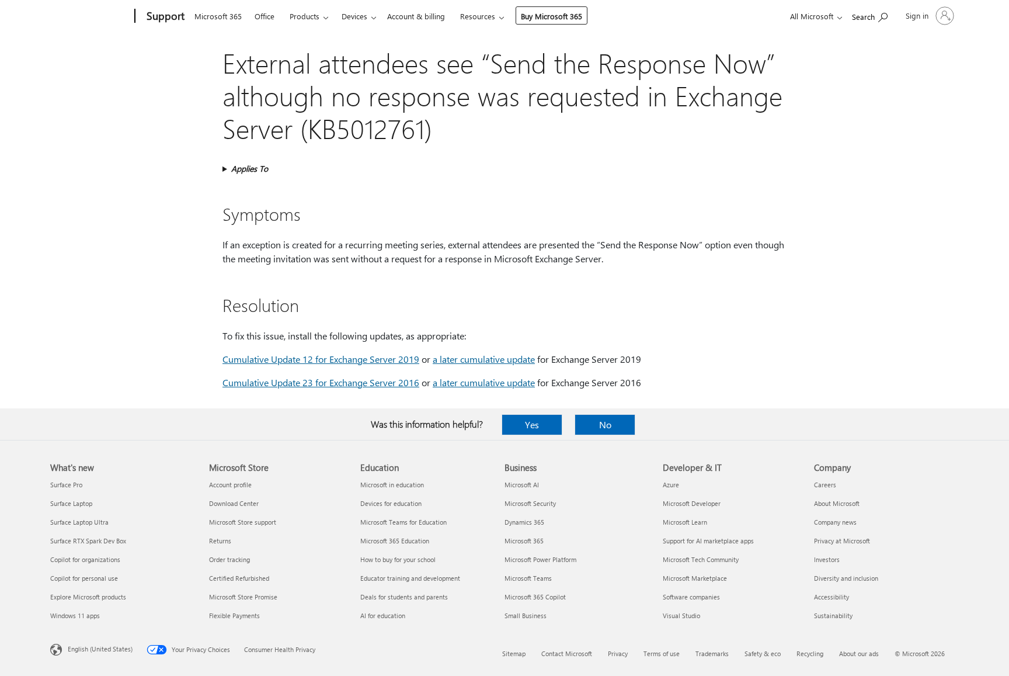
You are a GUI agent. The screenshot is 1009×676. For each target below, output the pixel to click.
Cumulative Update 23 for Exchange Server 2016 (320, 382)
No (605, 424)
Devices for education (391, 503)
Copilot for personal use (84, 578)
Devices (354, 16)
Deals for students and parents (404, 596)
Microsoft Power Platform (540, 559)
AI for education (382, 615)
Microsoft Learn (685, 522)
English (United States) (100, 648)
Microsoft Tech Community (701, 559)
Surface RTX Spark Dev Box (88, 540)
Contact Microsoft (566, 653)
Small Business (526, 615)
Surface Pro (66, 484)
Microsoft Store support (242, 522)
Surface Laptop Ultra (79, 522)
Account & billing (416, 16)
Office (264, 16)
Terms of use (661, 653)
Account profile (230, 484)
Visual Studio (681, 615)
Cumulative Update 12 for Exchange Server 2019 (320, 359)
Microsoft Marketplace (695, 578)
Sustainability (833, 615)
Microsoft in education (392, 484)
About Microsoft (837, 503)
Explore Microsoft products (88, 596)
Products (304, 16)
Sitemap (514, 653)
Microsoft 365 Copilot (535, 596)
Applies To (249, 168)
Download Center (234, 503)
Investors (827, 559)
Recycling (809, 653)
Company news (835, 522)
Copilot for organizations (85, 559)
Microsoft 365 (218, 16)
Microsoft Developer (692, 503)
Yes (532, 424)
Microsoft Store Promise (243, 596)
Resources (477, 16)
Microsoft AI (522, 484)
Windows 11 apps (75, 615)
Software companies (691, 596)
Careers (825, 484)
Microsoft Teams (528, 578)
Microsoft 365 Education (394, 540)
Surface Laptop (71, 503)
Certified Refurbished (239, 578)
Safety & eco (762, 653)
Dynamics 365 (524, 522)
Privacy (618, 653)
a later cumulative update (484, 359)
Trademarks (712, 653)
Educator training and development (410, 578)
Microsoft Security (530, 503)
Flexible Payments (234, 615)
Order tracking (229, 559)
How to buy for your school (398, 559)
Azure (671, 484)
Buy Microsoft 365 (551, 16)
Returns (220, 540)
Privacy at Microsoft (842, 540)
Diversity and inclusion (846, 578)
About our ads (859, 653)
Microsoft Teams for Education (403, 522)
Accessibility (831, 596)
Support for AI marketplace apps (708, 540)
